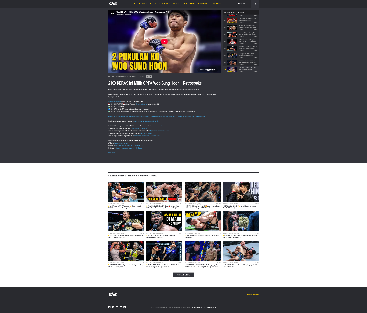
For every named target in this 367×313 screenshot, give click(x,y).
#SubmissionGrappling (190, 116)
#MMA (151, 116)
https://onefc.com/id (121, 143)
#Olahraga (201, 116)
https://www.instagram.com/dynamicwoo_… (148, 121)
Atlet (156, 4)
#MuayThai (171, 116)
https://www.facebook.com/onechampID (128, 145)
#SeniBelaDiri (136, 116)
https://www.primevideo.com (159, 131)
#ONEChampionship (115, 116)
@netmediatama (141, 104)
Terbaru (165, 4)
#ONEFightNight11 (114, 102)
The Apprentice (202, 4)
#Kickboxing (179, 116)
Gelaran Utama (139, 4)
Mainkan (192, 4)
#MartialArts (145, 116)
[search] (255, 4)
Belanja (184, 4)
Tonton (174, 4)
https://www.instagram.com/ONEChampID (130, 148)
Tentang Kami (215, 4)
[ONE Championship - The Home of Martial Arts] (112, 4)
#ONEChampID (127, 116)
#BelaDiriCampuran (160, 116)
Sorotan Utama (229, 12)
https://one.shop (146, 133)
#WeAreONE (112, 153)
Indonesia (241, 4)
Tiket (150, 4)
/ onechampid (157, 126)
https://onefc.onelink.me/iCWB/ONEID (147, 136)
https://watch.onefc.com (139, 128)
